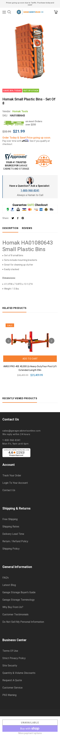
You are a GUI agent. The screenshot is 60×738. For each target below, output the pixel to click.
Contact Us (8, 490)
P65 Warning (9, 695)
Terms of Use (10, 651)
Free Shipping (10, 519)
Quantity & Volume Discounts (18, 673)
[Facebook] (18, 218)
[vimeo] (22, 218)
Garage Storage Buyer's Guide (19, 592)
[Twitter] (13, 218)
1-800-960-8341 (30, 190)
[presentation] (8, 341)
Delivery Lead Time (13, 534)
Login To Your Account (15, 483)
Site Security (9, 665)
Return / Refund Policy (15, 541)
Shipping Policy (11, 548)
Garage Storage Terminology (18, 600)
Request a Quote (12, 680)
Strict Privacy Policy (14, 658)
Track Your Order (11, 475)
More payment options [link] (30, 733)
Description (10, 228)
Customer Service (12, 687)
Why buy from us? (12, 607)
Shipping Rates (10, 526)
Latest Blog (9, 585)
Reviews (27, 228)
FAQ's (5, 577)
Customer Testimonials (15, 614)
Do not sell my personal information (23, 622)
